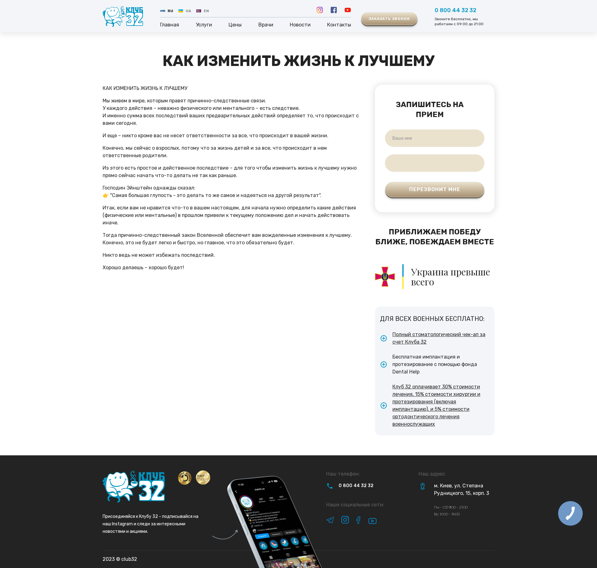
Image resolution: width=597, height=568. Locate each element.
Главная (169, 25)
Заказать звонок (389, 18)
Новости (300, 25)
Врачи (265, 25)
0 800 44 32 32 (455, 10)
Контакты (339, 25)
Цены (235, 25)
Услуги (204, 25)
